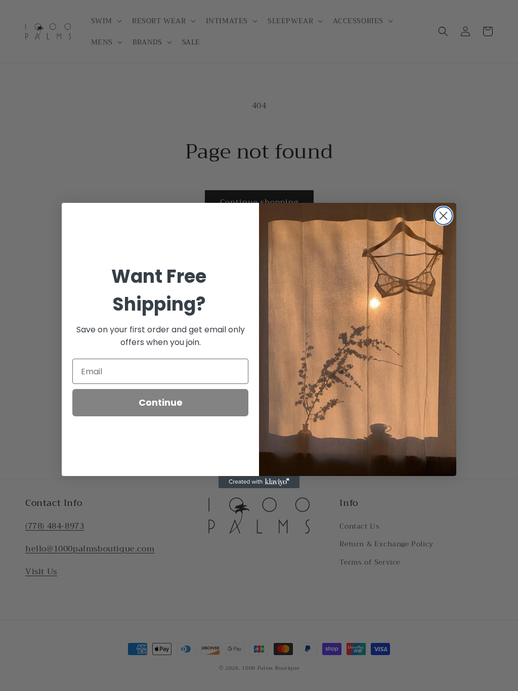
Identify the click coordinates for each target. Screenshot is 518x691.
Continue (161, 402)
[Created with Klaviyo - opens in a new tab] (259, 482)
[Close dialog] (443, 216)
